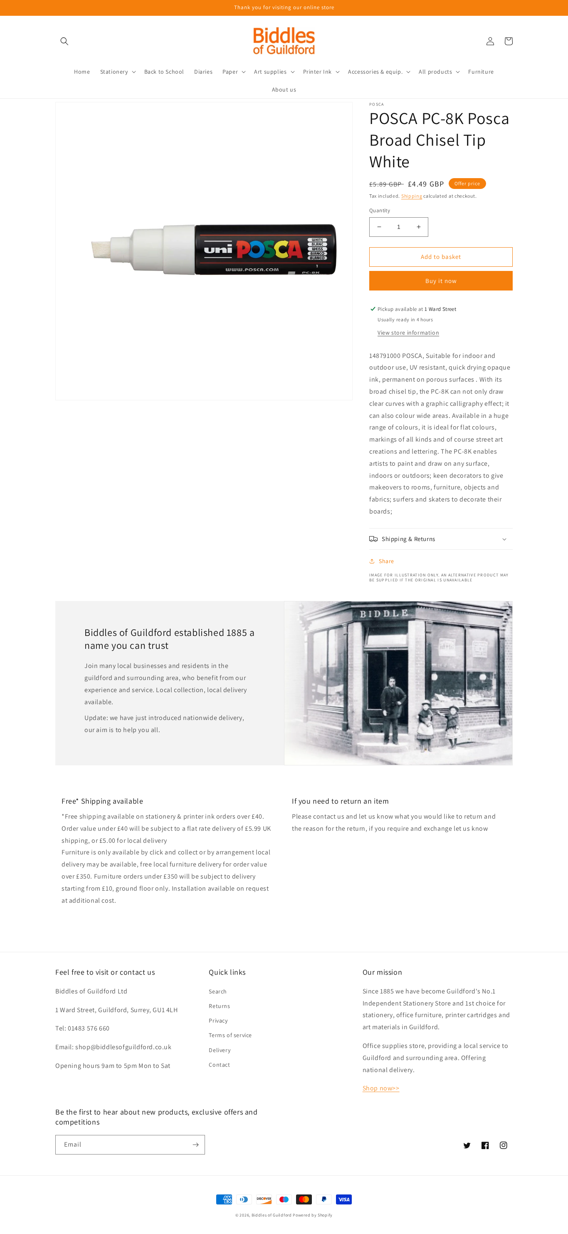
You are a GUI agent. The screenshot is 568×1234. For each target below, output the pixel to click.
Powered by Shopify (313, 1215)
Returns (219, 1006)
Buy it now (441, 281)
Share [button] (386, 561)
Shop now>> (381, 1088)
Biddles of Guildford (272, 1215)
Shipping (411, 196)
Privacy (218, 1020)
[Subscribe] (195, 1145)
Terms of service (230, 1035)
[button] (64, 41)
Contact (219, 1064)
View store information (408, 332)
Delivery (219, 1050)
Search (218, 991)
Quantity (379, 210)
